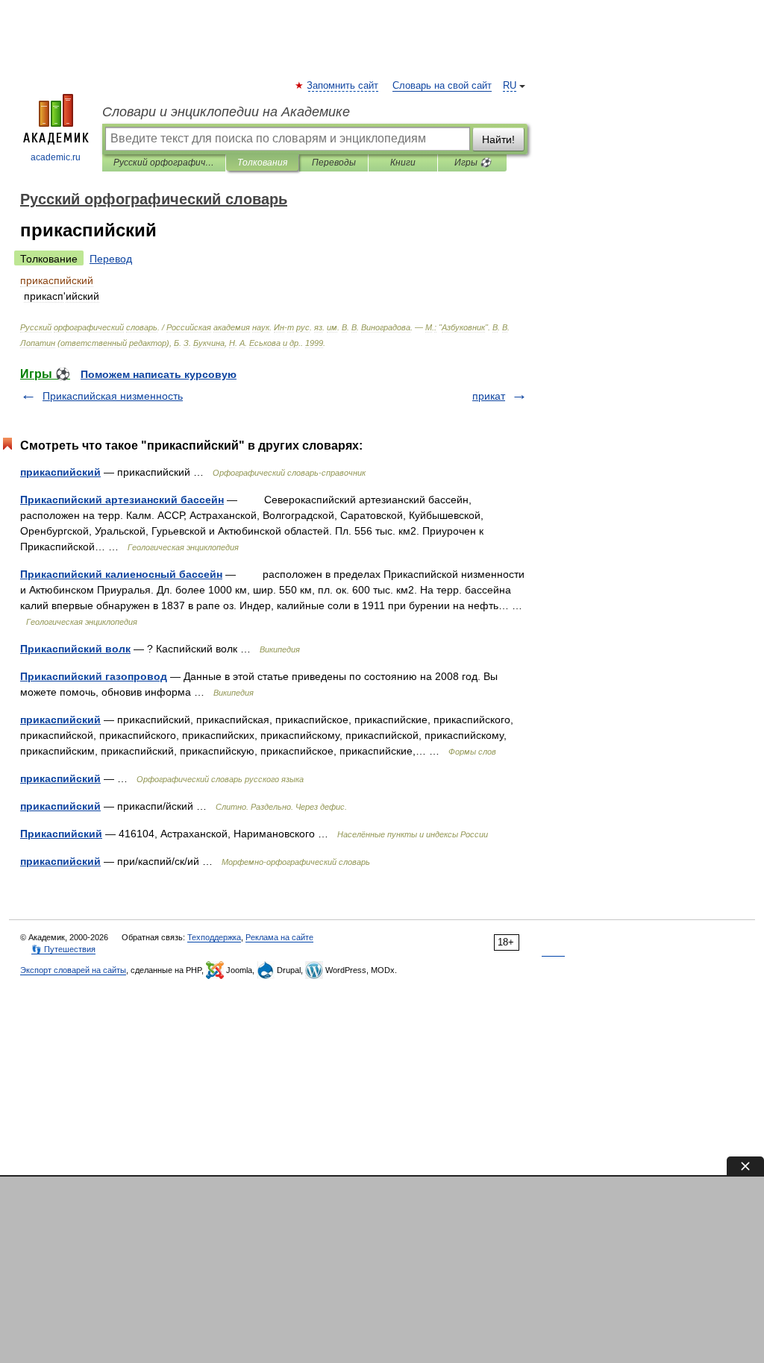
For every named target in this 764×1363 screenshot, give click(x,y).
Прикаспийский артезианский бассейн (122, 500)
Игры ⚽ (472, 162)
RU (509, 86)
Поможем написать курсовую (159, 374)
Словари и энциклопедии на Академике (226, 111)
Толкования (262, 162)
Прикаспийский (61, 834)
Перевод (111, 259)
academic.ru (56, 157)
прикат (488, 396)
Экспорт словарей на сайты (73, 970)
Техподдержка (214, 937)
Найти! (498, 139)
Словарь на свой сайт (442, 86)
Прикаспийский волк (75, 649)
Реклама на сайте (279, 937)
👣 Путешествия (63, 949)
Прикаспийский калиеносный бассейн (121, 574)
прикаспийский (60, 472)
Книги (403, 162)
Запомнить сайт (343, 86)
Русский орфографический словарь (163, 162)
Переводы (334, 162)
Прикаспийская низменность (113, 396)
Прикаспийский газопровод (93, 676)
